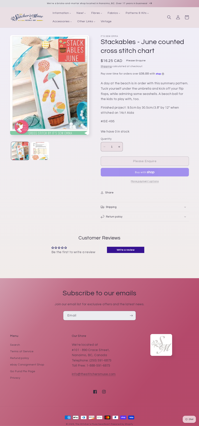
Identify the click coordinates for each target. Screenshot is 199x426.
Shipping (106, 66)
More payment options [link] (145, 181)
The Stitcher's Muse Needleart (92, 424)
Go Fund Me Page (22, 371)
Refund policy (19, 358)
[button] (169, 17)
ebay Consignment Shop (27, 364)
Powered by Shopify (122, 424)
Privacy (15, 377)
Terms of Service (21, 351)
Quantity (106, 139)
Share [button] (109, 192)
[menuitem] (62, 13)
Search (15, 344)
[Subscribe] (131, 315)
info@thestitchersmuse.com (94, 374)
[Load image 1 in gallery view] (20, 151)
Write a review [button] (126, 250)
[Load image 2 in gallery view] (40, 151)
